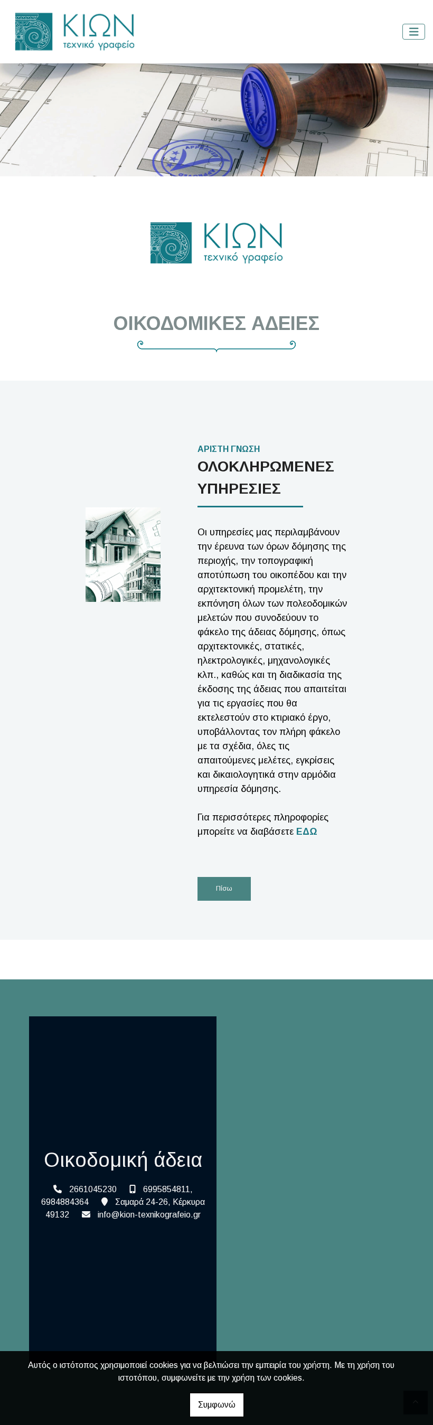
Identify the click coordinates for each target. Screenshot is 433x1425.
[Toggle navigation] (414, 32)
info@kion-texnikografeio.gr (149, 1214)
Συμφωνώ (217, 1404)
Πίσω (224, 888)
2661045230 (93, 1189)
